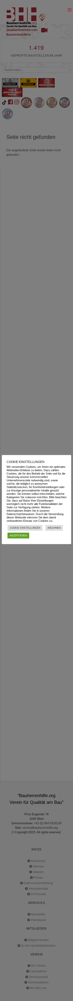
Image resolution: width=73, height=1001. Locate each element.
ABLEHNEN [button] (54, 527)
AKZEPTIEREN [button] (18, 535)
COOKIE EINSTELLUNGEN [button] (25, 527)
